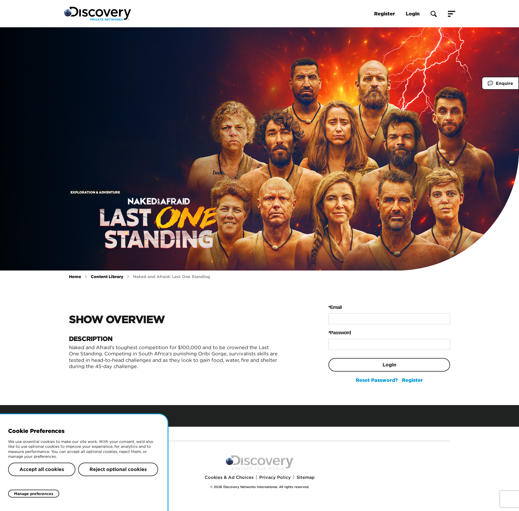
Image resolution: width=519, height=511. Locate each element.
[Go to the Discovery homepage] (97, 14)
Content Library (107, 276)
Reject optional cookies (118, 469)
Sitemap (306, 477)
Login (413, 14)
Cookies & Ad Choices (229, 477)
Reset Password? (377, 380)
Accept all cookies (41, 469)
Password (340, 332)
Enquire (497, 85)
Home (75, 276)
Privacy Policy (275, 477)
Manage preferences (33, 493)
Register (384, 14)
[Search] (433, 13)
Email (336, 307)
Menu (451, 13)
